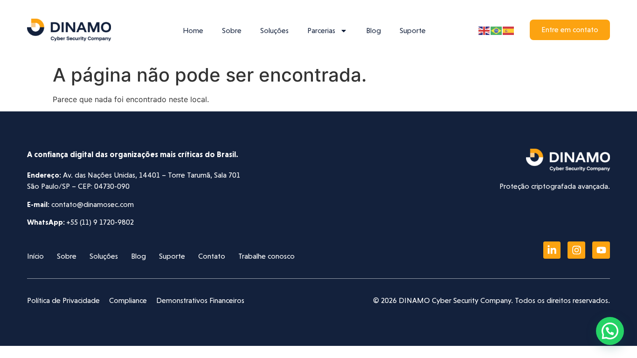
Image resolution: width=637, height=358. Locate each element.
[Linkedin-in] (552, 250)
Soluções (274, 30)
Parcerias (321, 30)
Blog (373, 30)
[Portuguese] (497, 29)
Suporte (413, 30)
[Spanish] (509, 29)
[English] (484, 29)
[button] (610, 331)
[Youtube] (601, 250)
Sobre (232, 30)
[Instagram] (576, 250)
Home (193, 30)
